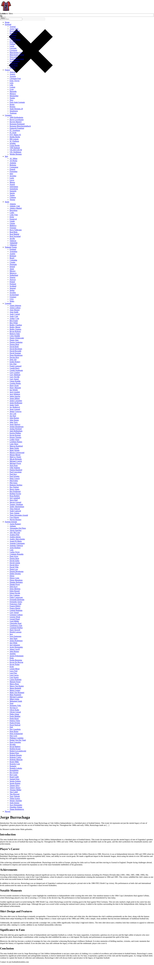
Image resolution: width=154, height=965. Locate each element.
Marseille (13, 91)
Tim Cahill (14, 792)
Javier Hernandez (16, 647)
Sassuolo (13, 191)
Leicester (13, 48)
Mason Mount (15, 455)
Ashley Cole (14, 318)
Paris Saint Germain (17, 102)
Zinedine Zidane (16, 807)
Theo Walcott (15, 509)
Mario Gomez (15, 690)
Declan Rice (14, 357)
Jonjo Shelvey (15, 424)
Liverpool (13, 50)
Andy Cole (14, 316)
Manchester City (16, 53)
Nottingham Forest (17, 59)
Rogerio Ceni (15, 764)
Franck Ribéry (15, 606)
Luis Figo (13, 673)
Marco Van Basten (17, 686)
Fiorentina (13, 171)
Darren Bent (14, 344)
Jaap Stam (13, 638)
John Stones (14, 420)
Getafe (12, 221)
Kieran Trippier (15, 437)
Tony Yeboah (15, 796)
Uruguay (13, 297)
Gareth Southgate (16, 370)
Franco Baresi (15, 608)
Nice (11, 100)
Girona (12, 223)
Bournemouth (15, 31)
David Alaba (14, 561)
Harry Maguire (15, 388)
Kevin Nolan (14, 664)
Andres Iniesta (15, 537)
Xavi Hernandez (16, 805)
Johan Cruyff (15, 649)
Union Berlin (15, 145)
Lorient (12, 87)
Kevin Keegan (15, 435)
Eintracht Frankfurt (17, 128)
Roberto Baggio (16, 755)
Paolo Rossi (14, 718)
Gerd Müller (14, 621)
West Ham (14, 66)
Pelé (11, 727)
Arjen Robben (15, 548)
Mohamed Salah (16, 701)
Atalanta (13, 163)
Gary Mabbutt (15, 375)
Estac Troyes (14, 81)
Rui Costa (13, 775)
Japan (12, 269)
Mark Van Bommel (17, 692)
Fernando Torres (16, 602)
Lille (11, 85)
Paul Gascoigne (16, 472)
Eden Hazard (15, 591)
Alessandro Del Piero (18, 528)
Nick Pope (14, 465)
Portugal (13, 284)
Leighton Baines (16, 442)
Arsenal (13, 27)
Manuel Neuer (15, 682)
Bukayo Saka (15, 334)
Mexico (12, 271)
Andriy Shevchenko (17, 539)
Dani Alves (14, 556)
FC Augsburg (15, 130)
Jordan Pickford (16, 429)
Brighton (13, 35)
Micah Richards (16, 459)
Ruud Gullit (14, 777)
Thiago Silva (14, 785)
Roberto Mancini (16, 760)
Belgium (13, 256)
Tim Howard (14, 794)
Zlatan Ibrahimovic (17, 809)
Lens (11, 83)
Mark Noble (14, 448)
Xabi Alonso (14, 803)
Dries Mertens (15, 589)
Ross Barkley (15, 496)
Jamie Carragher (16, 401)
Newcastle (14, 57)
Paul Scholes (14, 476)
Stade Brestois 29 (16, 109)
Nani (11, 703)
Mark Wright (14, 450)
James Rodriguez (16, 641)
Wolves (12, 68)
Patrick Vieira (15, 721)
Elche (12, 217)
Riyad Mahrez (15, 747)
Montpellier (14, 96)
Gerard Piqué (15, 619)
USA (12, 299)
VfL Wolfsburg (15, 152)
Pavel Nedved (15, 725)
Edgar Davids (15, 593)
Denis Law (14, 569)
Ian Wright (14, 390)
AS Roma (13, 161)
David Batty (14, 347)
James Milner (15, 398)
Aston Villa (14, 29)
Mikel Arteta (14, 699)
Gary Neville (14, 377)
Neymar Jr (14, 708)
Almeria (13, 204)
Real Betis (13, 232)
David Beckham (16, 349)
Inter (11, 174)
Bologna (13, 165)
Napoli (12, 184)
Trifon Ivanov (15, 798)
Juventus (13, 176)
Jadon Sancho (15, 396)
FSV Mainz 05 (15, 135)
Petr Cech (13, 736)
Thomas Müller (15, 790)
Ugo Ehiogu (14, 517)
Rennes (12, 107)
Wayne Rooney (15, 520)
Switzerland (14, 295)
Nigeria (12, 277)
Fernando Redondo (17, 600)
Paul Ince (13, 474)
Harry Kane (14, 385)
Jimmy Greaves (15, 411)
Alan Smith (14, 312)
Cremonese (14, 167)
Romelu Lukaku (16, 768)
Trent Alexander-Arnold (19, 515)
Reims (12, 104)
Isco (11, 634)
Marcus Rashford (16, 446)
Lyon (12, 89)
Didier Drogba (15, 574)
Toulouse (13, 113)
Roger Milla (14, 762)
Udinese (13, 197)
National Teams (11, 247)
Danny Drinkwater (17, 338)
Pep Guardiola (15, 729)
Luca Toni (13, 671)
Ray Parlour (14, 487)
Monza (12, 182)
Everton (13, 42)
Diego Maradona (16, 580)
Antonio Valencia (16, 545)
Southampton (15, 61)
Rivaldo (13, 744)
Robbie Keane (15, 749)
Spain (7, 202)
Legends (8, 303)
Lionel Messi (14, 669)
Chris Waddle (15, 336)
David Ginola (15, 563)
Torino (12, 195)
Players (7, 811)
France (7, 70)
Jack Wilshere (15, 394)
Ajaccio (13, 72)
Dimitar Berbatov (16, 582)
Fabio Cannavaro (16, 597)
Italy (6, 156)
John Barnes (14, 418)
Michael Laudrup (16, 697)
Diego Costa (14, 578)
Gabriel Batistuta (16, 610)
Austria (12, 254)
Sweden (13, 293)
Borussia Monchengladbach (20, 126)
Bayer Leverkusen (17, 120)
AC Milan (13, 158)
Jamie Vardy (14, 405)
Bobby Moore (15, 327)
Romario (13, 766)
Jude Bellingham (16, 431)
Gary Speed (14, 379)
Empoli (12, 169)
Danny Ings (14, 340)
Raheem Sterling (16, 485)
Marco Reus (14, 684)
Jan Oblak (13, 643)
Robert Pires (14, 753)
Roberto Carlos (15, 757)
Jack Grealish (15, 392)
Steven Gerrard (15, 502)
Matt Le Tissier (15, 457)
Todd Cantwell (15, 511)
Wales (12, 301)
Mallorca (13, 225)
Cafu (11, 550)
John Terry (14, 422)
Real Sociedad (15, 236)
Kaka (12, 658)
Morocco (13, 273)
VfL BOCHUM (16, 150)
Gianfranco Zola (16, 625)
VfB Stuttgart (15, 148)
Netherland (14, 275)
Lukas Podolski (15, 680)
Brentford (13, 33)
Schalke (13, 143)
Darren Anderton (16, 342)
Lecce (12, 180)
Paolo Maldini (15, 716)
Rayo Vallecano (16, 230)
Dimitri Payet (15, 584)
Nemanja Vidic (15, 705)
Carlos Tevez (15, 552)
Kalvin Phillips (15, 433)
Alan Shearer (15, 310)
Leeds (12, 46)
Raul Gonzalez (15, 742)
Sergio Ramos (15, 783)
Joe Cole (13, 414)
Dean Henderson (16, 355)
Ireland (12, 267)
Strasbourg (14, 111)
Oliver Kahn (14, 710)
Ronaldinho (14, 770)
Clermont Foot (15, 78)
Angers (12, 74)
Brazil (12, 258)
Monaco (13, 94)
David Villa (14, 567)
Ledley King (14, 440)
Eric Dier (13, 364)
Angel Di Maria (16, 541)
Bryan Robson (15, 331)
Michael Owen (15, 463)
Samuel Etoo (14, 779)
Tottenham (14, 63)
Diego (12, 576)
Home (7, 22)
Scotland (13, 286)
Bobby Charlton (16, 325)
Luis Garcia (14, 675)
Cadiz (12, 213)
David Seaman (15, 353)
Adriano (13, 526)
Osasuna (13, 228)
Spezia (12, 193)
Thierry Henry (15, 788)
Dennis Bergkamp (16, 571)
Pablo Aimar (14, 714)
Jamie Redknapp (16, 403)
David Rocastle (15, 351)
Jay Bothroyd (15, 407)
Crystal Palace (15, 40)
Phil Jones (13, 483)
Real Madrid (14, 234)
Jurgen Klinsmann (16, 656)
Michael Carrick (16, 461)
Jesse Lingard (15, 409)
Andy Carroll (15, 314)
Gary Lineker (15, 373)
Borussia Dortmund (17, 124)
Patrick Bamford (16, 470)
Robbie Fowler (15, 494)
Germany (8, 115)
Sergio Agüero (15, 781)
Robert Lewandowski (18, 751)
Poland (12, 282)
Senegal (13, 288)
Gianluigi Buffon (16, 628)
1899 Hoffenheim (16, 117)
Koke (12, 667)
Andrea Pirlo (14, 535)
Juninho (13, 654)
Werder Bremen (16, 154)
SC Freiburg (14, 141)
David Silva (14, 565)
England (8, 24)
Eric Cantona (15, 595)
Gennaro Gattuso (16, 615)
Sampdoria (14, 189)
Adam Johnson (15, 305)
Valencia (13, 241)
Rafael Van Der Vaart (18, 740)
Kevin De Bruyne (16, 662)
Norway (13, 280)
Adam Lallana (15, 308)
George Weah (15, 617)
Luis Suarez (14, 677)
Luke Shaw (14, 444)
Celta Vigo (14, 215)
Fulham (12, 44)
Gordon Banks (15, 383)
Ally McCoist (15, 533)
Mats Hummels (15, 695)
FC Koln (13, 133)
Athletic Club (15, 206)
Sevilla (12, 238)
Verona (12, 200)
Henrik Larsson (15, 632)
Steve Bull (14, 500)
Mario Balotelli (15, 688)
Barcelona (13, 210)
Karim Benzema (16, 660)
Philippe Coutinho (16, 738)
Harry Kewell (15, 630)
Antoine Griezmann (17, 543)
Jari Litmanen (15, 645)
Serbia (12, 290)
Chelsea (13, 37)
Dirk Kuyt (13, 587)
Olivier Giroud (15, 712)
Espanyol (13, 219)
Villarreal (13, 245)
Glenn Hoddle (15, 381)
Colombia (13, 260)
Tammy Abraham (16, 504)
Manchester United (17, 55)
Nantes (12, 98)
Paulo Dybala (15, 723)
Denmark (13, 264)
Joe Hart (13, 416)
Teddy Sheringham (17, 507)
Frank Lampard (15, 366)
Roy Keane (14, 772)
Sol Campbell (15, 498)
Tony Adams (14, 513)
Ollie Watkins (15, 468)
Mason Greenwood (17, 453)
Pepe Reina (14, 731)
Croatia (12, 262)
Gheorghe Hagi (15, 623)
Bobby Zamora (15, 329)
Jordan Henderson (16, 427)
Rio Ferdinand (15, 491)
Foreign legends (11, 522)
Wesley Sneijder (16, 801)
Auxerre (13, 76)
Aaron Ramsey (15, 524)
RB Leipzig (14, 139)
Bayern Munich (16, 122)
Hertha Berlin (15, 137)
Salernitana (14, 187)
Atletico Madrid (16, 208)
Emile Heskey (15, 362)
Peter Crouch (15, 478)
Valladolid (13, 243)
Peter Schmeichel (16, 734)
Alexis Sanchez (15, 530)
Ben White (14, 323)
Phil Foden (14, 481)
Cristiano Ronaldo (16, 554)
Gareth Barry (15, 368)
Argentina (13, 251)
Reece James (14, 489)
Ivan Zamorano (15, 636)
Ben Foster (14, 321)
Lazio (12, 178)
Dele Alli (13, 360)
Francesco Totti (15, 604)
